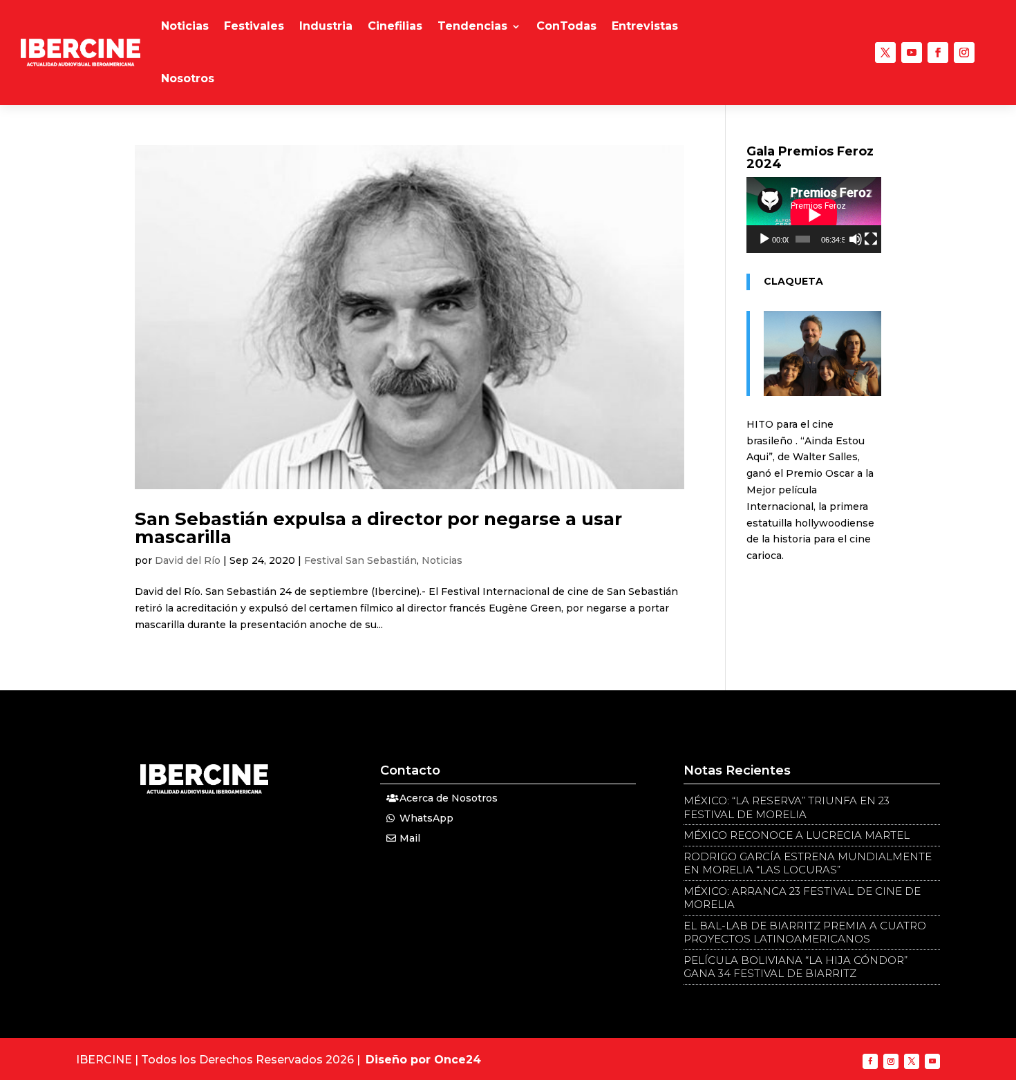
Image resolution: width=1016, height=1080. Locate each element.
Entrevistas (645, 25)
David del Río (187, 560)
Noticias (185, 25)
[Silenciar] (856, 239)
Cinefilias (395, 25)
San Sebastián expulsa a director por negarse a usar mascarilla (378, 528)
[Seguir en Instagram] (964, 52)
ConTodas (566, 25)
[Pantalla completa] (871, 239)
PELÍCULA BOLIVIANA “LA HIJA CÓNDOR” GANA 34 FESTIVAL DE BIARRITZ (795, 967)
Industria (325, 25)
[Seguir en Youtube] (911, 52)
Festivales (254, 25)
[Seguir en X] (885, 52)
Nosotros (187, 78)
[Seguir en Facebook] (938, 52)
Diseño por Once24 (423, 1059)
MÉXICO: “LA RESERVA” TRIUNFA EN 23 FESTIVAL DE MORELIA (787, 807)
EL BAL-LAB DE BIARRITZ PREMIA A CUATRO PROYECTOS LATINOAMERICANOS (805, 932)
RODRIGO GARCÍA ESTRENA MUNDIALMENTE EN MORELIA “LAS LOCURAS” (808, 863)
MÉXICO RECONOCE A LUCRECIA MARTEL (797, 835)
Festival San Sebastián (360, 560)
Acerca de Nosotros (448, 798)
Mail (409, 838)
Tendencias (472, 25)
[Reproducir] (764, 239)
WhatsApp (426, 818)
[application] (813, 215)
